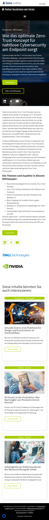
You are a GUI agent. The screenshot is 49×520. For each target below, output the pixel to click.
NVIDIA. (31, 512)
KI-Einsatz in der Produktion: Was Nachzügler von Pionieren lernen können (22, 400)
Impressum (20, 516)
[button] (25, 16)
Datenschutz (28, 516)
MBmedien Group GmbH (35, 508)
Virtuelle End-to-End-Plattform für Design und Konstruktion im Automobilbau (23, 330)
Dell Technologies (21, 512)
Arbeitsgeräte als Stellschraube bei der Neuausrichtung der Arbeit (23, 468)
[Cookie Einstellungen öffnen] (4, 517)
